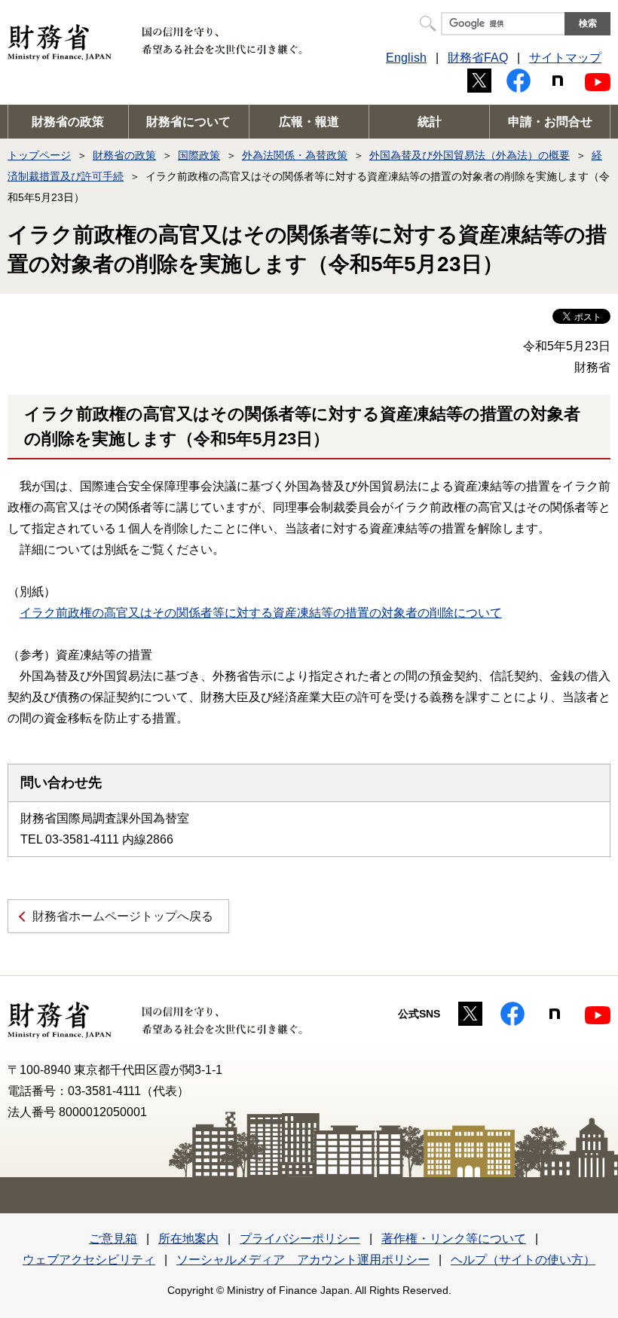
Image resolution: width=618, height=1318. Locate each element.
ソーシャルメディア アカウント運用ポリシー (303, 1259)
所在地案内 (188, 1238)
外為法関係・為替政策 (294, 155)
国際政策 (199, 155)
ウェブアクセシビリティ (89, 1259)
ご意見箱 (113, 1238)
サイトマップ (565, 57)
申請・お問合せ (550, 121)
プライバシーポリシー (300, 1238)
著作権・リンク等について (453, 1238)
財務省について (188, 121)
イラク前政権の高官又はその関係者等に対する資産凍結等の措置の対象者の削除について (261, 612)
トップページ (39, 155)
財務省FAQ (478, 57)
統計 (430, 121)
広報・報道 (309, 121)
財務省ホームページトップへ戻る (122, 916)
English (406, 57)
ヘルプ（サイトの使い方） (523, 1259)
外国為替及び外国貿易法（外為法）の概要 (469, 155)
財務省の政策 (68, 121)
